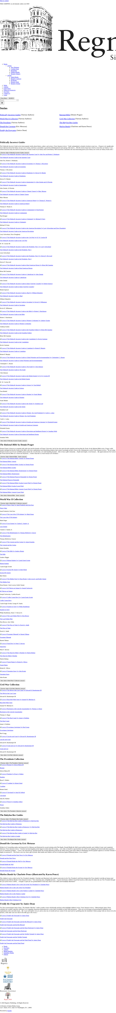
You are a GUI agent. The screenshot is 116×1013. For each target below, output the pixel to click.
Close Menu (4, 98)
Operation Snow (4, 674)
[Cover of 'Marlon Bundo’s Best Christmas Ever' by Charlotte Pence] (20, 897)
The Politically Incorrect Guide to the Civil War (13, 240)
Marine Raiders (4, 563)
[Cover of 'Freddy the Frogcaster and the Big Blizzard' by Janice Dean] (20, 922)
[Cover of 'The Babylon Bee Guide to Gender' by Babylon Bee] (18, 833)
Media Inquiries (8, 951)
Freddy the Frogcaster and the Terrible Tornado (13, 937)
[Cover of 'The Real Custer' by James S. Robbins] (14, 718)
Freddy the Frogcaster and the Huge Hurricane (13, 931)
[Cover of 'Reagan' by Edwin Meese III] (12, 765)
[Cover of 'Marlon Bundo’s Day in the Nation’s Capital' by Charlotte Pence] (22, 890)
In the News (7, 88)
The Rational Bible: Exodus (8, 467)
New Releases (15, 67)
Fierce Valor (3, 508)
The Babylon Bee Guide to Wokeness (11, 824)
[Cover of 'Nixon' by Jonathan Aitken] (11, 802)
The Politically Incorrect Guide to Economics (13, 167)
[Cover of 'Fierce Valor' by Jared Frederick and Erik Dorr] (17, 505)
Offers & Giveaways (9, 90)
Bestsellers (14, 70)
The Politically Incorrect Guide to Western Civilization (15, 323)
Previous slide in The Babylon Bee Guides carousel (14, 819)
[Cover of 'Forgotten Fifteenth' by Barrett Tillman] (14, 634)
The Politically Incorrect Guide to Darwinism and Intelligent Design (19, 434)
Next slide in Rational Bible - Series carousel (12, 495)
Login (5, 95)
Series (5, 85)
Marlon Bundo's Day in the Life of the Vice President (15, 887)
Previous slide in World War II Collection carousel (14, 503)
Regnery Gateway (16, 79)
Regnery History (15, 74)
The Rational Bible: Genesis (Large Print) (12, 492)
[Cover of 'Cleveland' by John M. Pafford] (12, 792)
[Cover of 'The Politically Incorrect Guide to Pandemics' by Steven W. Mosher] (23, 173)
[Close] (2, 103)
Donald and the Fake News (8, 858)
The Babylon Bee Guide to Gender (10, 836)
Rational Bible (64, 115)
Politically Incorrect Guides (10, 115)
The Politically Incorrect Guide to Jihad (11, 296)
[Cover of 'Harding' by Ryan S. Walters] (11, 774)
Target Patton (4, 665)
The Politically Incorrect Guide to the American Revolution (17, 231)
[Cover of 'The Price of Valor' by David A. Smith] (14, 625)
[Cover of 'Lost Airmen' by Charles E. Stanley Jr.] (14, 523)
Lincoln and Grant (5, 739)
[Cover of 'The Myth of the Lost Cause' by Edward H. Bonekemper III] (21, 690)
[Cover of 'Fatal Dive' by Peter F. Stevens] (12, 643)
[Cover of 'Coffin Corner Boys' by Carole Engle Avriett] (16, 597)
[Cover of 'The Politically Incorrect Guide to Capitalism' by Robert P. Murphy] (22, 348)
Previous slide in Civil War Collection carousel (13, 688)
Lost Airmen (3, 526)
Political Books (15, 72)
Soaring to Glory (5, 609)
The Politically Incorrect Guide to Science (12, 388)
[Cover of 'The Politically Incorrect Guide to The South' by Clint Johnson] (21, 366)
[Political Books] (4, 964)
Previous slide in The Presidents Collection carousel (14, 763)
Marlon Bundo (64, 126)
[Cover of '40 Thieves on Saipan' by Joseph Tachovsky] (16, 588)
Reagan (2, 768)
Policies (6, 954)
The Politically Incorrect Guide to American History (15, 203)
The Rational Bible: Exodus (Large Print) (12, 486)
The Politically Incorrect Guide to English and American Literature (19, 425)
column (9, 66)
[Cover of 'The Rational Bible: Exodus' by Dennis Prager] (17, 464)
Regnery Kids (15, 82)
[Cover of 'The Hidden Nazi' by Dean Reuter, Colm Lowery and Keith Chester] (23, 579)
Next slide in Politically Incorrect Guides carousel (14, 440)
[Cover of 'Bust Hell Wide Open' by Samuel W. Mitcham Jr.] (17, 699)
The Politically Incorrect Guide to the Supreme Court (15, 157)
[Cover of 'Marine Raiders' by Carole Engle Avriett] (15, 560)
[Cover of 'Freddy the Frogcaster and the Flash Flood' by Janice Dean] (20, 940)
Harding (2, 777)
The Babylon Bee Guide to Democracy (11, 830)
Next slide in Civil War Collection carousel (12, 755)
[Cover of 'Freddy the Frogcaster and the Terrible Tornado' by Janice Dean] (22, 934)
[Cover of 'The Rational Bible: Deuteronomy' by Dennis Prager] (18, 470)
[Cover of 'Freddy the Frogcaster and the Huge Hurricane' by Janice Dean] (21, 928)
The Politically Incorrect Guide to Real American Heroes (16, 268)
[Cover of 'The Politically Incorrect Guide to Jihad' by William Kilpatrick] (21, 293)
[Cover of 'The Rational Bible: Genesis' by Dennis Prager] (17, 458)
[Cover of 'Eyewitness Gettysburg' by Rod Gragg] (14, 727)
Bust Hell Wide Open (6, 702)
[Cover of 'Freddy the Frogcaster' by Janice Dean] (14, 915)
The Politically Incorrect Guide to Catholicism (13, 277)
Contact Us (7, 93)
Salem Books (14, 77)
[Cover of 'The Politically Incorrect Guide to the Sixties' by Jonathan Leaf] (21, 403)
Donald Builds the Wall (6, 864)
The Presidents (5, 123)
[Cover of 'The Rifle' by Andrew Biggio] (12, 551)
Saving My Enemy (5, 573)
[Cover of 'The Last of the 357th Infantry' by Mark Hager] (17, 514)
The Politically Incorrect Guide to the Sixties (12, 406)
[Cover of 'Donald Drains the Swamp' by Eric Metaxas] (16, 867)
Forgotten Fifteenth (5, 637)
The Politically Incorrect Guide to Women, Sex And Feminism (18, 416)
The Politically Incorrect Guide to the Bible (12, 314)
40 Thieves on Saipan (6, 591)
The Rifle (2, 554)
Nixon (2, 805)
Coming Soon (15, 69)
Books (5, 64)
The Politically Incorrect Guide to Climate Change (14, 194)
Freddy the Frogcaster (8, 130)
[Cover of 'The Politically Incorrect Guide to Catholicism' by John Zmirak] (21, 274)
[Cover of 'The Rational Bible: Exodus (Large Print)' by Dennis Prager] (20, 483)
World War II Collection (9, 119)
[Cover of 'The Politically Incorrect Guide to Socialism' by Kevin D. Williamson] (23, 302)
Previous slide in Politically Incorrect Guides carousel (15, 152)
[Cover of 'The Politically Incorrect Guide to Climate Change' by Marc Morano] (23, 191)
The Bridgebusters (5, 536)
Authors (6, 87)
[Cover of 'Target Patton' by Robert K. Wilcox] (13, 662)
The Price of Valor (5, 628)
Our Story (6, 92)
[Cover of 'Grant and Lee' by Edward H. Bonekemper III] (17, 745)
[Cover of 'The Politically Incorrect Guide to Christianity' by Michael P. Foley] (22, 219)
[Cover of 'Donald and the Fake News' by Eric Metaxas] (16, 855)
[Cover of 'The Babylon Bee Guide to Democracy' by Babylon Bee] (20, 827)
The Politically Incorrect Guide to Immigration (13, 185)
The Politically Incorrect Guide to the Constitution (14, 342)
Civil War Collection (67, 119)
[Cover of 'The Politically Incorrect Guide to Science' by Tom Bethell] (20, 385)
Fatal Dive (3, 646)
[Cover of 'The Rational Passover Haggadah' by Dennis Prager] (18, 477)
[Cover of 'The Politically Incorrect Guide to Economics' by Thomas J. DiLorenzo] (24, 163)
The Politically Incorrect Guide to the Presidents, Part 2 (15, 259)
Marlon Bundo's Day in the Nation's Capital (12, 894)
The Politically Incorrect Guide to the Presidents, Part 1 (15, 250)
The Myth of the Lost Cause (8, 693)
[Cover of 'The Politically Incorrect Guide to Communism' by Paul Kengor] (22, 210)
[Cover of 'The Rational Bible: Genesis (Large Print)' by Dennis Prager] (21, 489)
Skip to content (4, 1)
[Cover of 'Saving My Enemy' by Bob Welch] (13, 569)
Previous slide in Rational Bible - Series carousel (13, 456)
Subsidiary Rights (9, 953)
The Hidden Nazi (5, 582)
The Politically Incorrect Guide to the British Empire (15, 379)
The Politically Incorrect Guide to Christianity (13, 222)
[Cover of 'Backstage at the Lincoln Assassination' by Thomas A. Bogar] (21, 709)
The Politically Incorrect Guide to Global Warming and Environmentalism (21, 360)
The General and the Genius (8, 545)
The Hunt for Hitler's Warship (8, 656)
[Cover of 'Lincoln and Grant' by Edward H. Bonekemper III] (18, 736)
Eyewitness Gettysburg (6, 730)
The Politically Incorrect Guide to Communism (13, 213)
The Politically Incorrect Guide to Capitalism (13, 351)
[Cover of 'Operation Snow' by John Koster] (13, 671)
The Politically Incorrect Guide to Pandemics (13, 176)
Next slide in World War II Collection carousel (12, 680)
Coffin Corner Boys (5, 600)
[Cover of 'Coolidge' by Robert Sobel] (11, 783)
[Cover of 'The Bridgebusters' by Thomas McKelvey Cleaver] (18, 533)
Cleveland (3, 795)
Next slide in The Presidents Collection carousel (13, 811)
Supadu (9, 1010)
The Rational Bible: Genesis (8, 461)
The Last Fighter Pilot (6, 619)
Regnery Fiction (15, 83)
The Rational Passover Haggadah (9, 480)
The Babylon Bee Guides (68, 123)
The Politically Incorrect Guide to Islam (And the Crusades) (17, 287)
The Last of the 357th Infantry (8, 517)
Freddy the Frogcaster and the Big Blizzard (12, 925)
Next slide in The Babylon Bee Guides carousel (13, 839)
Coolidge (2, 786)
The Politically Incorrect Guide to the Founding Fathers (16, 333)
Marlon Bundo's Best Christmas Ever (10, 900)
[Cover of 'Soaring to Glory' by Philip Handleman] (15, 606)
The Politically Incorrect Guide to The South (12, 370)
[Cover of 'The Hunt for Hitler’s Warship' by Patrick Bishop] (17, 653)
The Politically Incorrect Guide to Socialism (12, 305)
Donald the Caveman (7, 126)
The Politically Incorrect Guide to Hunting (12, 397)
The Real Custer (4, 721)
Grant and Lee (4, 749)
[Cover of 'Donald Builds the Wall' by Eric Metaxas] (15, 861)
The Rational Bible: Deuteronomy (9, 474)
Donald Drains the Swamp (7, 870)
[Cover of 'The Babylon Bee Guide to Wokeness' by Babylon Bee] (19, 821)
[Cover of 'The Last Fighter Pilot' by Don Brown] (14, 616)
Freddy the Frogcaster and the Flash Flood (12, 943)
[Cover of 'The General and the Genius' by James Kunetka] (17, 542)
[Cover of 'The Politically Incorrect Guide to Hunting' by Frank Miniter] (21, 394)
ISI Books (14, 80)
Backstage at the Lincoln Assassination (11, 712)
